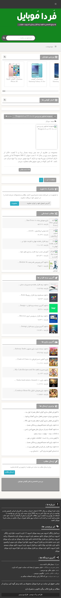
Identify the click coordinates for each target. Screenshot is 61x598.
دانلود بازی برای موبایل (24, 539)
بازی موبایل (8, 548)
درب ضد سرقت (53, 576)
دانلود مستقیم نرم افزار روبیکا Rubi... (33, 295)
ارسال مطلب (9, 472)
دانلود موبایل (13, 545)
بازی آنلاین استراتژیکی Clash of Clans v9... (31, 359)
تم (15, 539)
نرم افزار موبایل (49, 536)
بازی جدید (56, 542)
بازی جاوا (20, 548)
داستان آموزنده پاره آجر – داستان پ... (43, 451)
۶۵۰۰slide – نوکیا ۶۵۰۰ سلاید (45, 434)
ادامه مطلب (24, 170)
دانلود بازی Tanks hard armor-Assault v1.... (31, 380)
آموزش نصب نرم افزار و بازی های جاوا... (33, 252)
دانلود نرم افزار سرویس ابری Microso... (33, 316)
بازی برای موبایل (8, 539)
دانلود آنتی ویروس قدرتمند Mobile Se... (33, 262)
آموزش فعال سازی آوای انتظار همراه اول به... (40, 412)
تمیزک (57, 564)
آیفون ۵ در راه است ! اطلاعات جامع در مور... (41, 438)
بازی (25, 548)
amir (57, 570)
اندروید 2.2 (28, 533)
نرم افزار (51, 539)
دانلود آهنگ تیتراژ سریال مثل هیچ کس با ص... (40, 430)
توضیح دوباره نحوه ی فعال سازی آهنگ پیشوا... (40, 417)
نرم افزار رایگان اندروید (52, 533)
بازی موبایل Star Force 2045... (36, 221)
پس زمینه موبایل (37, 533)
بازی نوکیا (45, 545)
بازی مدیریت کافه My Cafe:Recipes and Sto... (30, 370)
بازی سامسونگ (13, 536)
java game (48, 542)
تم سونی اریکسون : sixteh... (37, 231)
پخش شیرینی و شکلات (51, 567)
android (35, 539)
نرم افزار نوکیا (43, 539)
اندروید (14, 548)
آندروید (31, 542)
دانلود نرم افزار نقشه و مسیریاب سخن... (33, 285)
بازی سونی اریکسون (10, 542)
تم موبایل (22, 536)
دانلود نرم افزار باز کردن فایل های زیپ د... (41, 447)
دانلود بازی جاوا (54, 545)
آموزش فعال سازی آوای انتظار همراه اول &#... (40, 421)
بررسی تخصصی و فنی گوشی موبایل (30, 481)
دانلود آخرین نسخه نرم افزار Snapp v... (33, 306)
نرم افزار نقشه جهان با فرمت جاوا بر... (34, 241)
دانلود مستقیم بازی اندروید (34, 536)
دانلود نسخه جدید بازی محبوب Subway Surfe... (30, 349)
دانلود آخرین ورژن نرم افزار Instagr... (34, 327)
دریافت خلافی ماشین (52, 573)
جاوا (27, 542)
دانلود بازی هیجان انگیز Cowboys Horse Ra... (30, 391)
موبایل (48, 121)
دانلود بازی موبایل (44, 548)
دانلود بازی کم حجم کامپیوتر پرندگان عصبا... (41, 425)
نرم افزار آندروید (39, 542)
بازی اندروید (22, 545)
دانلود (40, 545)
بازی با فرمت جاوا (18, 533)
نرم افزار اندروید (32, 545)
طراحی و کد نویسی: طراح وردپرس (30, 594)
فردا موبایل (21, 542)
